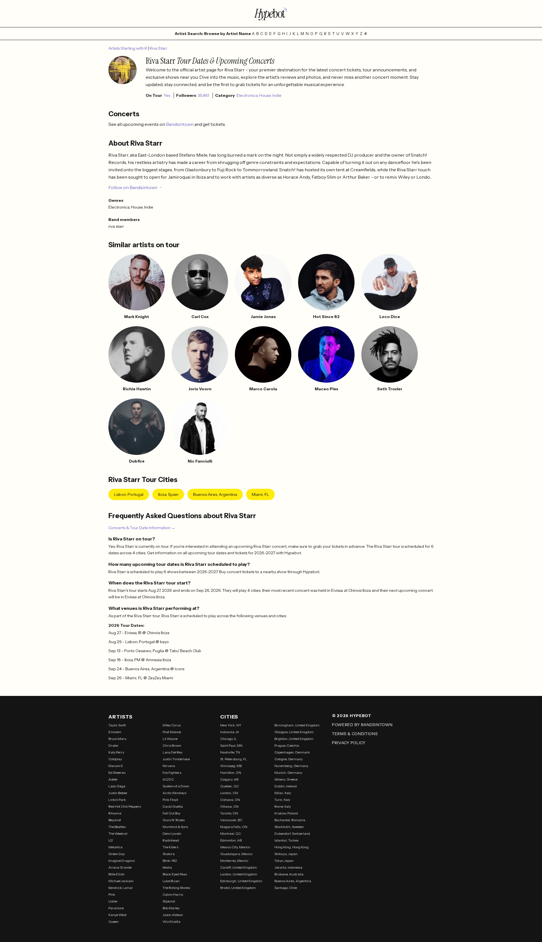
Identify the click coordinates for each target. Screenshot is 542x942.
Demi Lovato (172, 833)
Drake (113, 745)
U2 (110, 840)
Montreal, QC (230, 833)
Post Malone (172, 732)
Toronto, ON (229, 813)
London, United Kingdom (238, 874)
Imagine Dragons (121, 860)
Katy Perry (116, 752)
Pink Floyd (170, 800)
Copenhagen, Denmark (292, 752)
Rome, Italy (282, 806)
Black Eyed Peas (175, 874)
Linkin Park (117, 800)
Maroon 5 (115, 766)
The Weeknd (117, 833)
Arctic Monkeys (174, 793)
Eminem (114, 732)
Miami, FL (260, 494)
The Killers (170, 847)
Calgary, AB (229, 779)
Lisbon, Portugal (128, 494)
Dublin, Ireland (285, 786)
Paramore (116, 908)
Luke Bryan (171, 881)
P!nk (111, 894)
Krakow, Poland (286, 813)
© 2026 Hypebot (351, 715)
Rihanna (114, 813)
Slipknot (169, 901)
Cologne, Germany (288, 759)
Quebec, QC (229, 786)
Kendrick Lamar (120, 888)
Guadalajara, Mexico (236, 854)
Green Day (116, 854)
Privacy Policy (349, 742)
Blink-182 (170, 860)
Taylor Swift (117, 725)
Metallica (115, 847)
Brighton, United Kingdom (293, 739)
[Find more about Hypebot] (271, 13)
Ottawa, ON (229, 806)
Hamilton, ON (230, 772)
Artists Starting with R (128, 48)
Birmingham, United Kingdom (297, 725)
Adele (112, 779)
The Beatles (117, 827)
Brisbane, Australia (288, 874)
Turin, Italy (282, 800)
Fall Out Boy (171, 813)
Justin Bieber (118, 793)
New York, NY (230, 725)
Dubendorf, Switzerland (292, 833)
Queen (113, 921)
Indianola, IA (229, 732)
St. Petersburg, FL (233, 759)
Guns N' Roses (174, 820)
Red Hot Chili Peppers (124, 806)
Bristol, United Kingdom (238, 888)
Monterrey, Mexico (234, 860)
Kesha (167, 867)
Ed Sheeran (117, 772)
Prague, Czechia (286, 745)
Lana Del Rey (172, 752)
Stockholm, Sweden (289, 827)
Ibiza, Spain (168, 494)
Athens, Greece (286, 779)
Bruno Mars (117, 739)
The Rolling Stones (176, 888)
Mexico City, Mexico (235, 847)
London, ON (229, 793)
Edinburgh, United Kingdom (241, 881)
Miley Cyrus (172, 725)
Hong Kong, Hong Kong (291, 847)
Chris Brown (172, 745)
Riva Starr (158, 48)
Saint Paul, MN (231, 745)
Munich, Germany (288, 772)
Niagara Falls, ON (233, 827)
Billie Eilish (116, 874)
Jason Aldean (173, 915)
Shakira (169, 854)
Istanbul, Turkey (286, 840)
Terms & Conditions (355, 733)
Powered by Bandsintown (362, 724)
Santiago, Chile (285, 888)
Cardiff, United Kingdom (238, 867)
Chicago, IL (228, 739)
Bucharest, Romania (289, 820)
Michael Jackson (121, 881)
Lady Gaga (116, 786)
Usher (113, 901)
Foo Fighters (172, 772)
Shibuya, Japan (286, 854)
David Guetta (173, 806)
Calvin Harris (173, 894)
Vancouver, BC (231, 820)
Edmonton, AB (231, 840)
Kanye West (117, 915)
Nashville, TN (230, 752)
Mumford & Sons (175, 827)
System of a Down (176, 786)
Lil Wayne (170, 739)
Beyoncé (114, 820)
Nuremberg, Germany (291, 766)
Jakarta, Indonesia (288, 867)
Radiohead (171, 840)
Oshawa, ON (230, 800)
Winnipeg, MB (231, 766)
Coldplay (115, 759)
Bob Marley (171, 908)
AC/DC (168, 779)
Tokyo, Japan (284, 860)
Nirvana (169, 766)
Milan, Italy (282, 793)
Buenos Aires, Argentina (215, 494)
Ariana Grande (120, 867)
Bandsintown (180, 124)
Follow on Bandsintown (132, 187)
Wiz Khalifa (171, 921)
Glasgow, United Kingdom (294, 732)
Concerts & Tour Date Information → (141, 527)
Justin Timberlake (176, 759)
